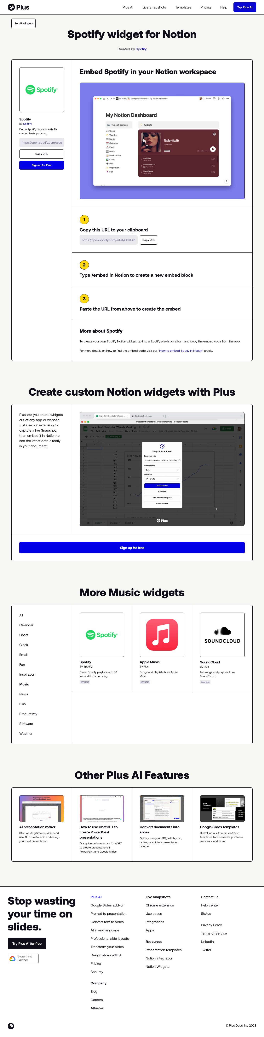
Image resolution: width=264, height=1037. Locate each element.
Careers (97, 1000)
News (23, 694)
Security (97, 972)
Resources (154, 942)
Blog (94, 991)
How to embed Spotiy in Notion (180, 350)
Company (98, 983)
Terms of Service (214, 933)
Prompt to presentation (108, 914)
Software (26, 724)
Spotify (141, 49)
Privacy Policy (211, 925)
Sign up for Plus (41, 165)
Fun (22, 664)
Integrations (155, 922)
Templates (183, 7)
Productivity (28, 714)
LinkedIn (207, 942)
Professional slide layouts (110, 938)
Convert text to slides (107, 922)
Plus (22, 704)
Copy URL (41, 153)
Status (206, 914)
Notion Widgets (157, 966)
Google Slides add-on (107, 905)
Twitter (206, 950)
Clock (23, 645)
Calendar (26, 625)
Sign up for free (132, 548)
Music (24, 684)
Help (223, 7)
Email (23, 655)
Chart (23, 635)
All (21, 615)
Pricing (206, 7)
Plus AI (128, 7)
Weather (25, 733)
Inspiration (27, 674)
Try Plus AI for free (27, 943)
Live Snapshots (154, 7)
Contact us (209, 897)
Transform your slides (107, 947)
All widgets (26, 23)
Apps (150, 930)
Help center (210, 905)
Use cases (154, 914)
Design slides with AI (106, 955)
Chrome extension (160, 905)
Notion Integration (159, 958)
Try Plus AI (244, 7)
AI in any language (105, 930)
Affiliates (97, 1008)
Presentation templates (164, 950)
